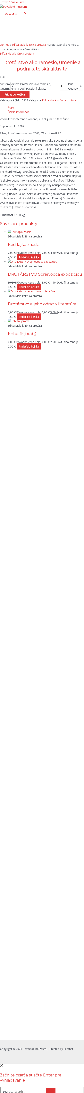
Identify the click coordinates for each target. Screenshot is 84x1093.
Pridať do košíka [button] (29, 257)
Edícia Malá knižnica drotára (29, 44)
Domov (4, 44)
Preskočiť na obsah (12, 2)
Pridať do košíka (15, 94)
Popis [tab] (11, 107)
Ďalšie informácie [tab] (18, 112)
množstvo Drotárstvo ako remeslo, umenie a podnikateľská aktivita (29, 86)
